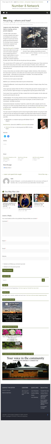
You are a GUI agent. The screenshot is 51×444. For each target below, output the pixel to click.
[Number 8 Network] (3, 12)
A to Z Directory (34, 397)
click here (24, 124)
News (5, 18)
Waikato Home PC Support (28, 24)
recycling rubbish (19, 24)
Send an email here (6, 392)
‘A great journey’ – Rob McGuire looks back (44, 397)
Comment (5, 221)
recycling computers (12, 24)
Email (4, 248)
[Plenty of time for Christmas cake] (41, 194)
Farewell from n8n (45, 390)
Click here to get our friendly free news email (28, 288)
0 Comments (17, 22)
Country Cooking (35, 393)
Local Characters (35, 390)
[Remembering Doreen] (25, 194)
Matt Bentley (32, 22)
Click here (8, 127)
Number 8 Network (25, 6)
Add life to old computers (38, 157)
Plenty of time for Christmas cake (39, 204)
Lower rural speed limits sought (12, 174)
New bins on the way (22, 157)
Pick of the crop (44, 174)
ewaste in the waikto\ (26, 22)
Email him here (6, 124)
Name (4, 240)
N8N (12, 22)
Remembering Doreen (25, 209)
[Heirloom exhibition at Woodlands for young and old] (9, 194)
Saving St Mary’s (44, 393)
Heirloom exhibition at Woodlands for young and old (9, 204)
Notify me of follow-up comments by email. (14, 264)
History (32, 395)
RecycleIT (10, 48)
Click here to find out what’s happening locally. (36, 295)
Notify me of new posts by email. (12, 267)
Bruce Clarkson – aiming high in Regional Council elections (30, 2)
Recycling (6, 24)
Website (4, 256)
